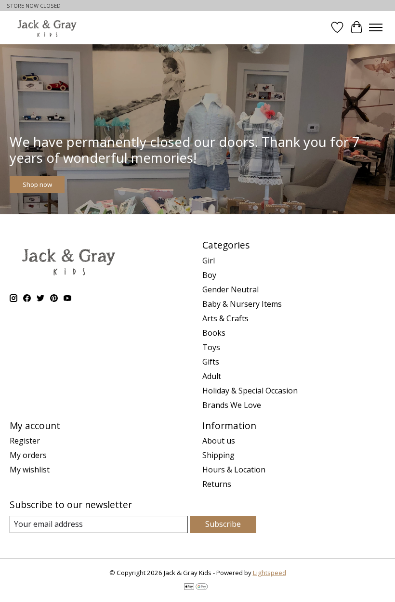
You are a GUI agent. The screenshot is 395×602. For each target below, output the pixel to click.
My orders (28, 455)
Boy (209, 275)
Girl (208, 260)
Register (25, 440)
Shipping (218, 455)
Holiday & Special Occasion (250, 390)
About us (218, 440)
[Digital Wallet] (196, 587)
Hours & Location (233, 469)
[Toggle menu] (375, 27)
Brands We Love (231, 405)
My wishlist (30, 469)
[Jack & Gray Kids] (47, 27)
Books (213, 332)
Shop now (37, 184)
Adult (211, 376)
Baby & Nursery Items (242, 304)
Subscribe (223, 524)
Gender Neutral (230, 289)
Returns (216, 484)
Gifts (210, 361)
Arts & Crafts (225, 318)
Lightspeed (269, 572)
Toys (211, 347)
